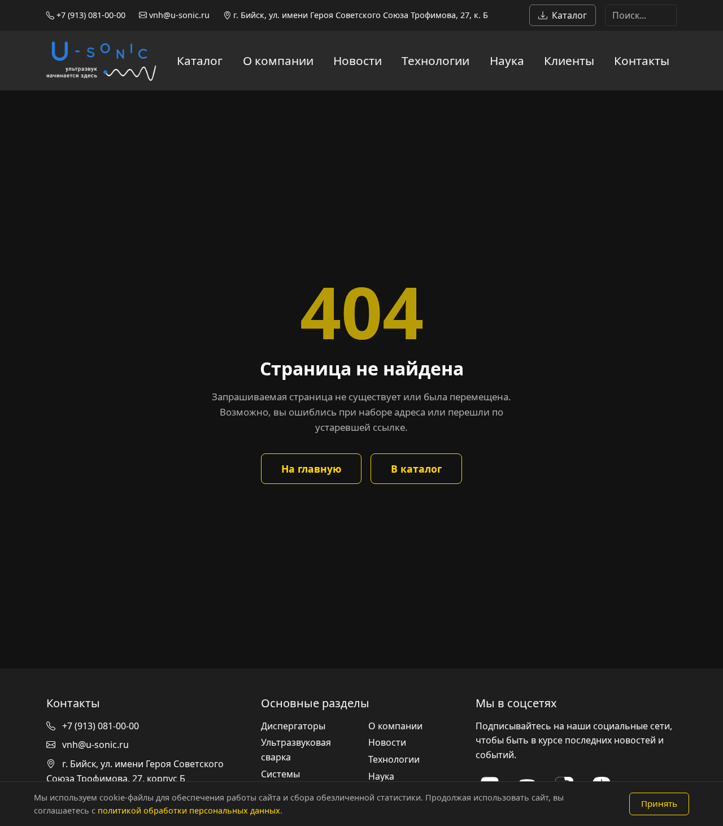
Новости (357, 60)
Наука (507, 60)
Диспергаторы (293, 726)
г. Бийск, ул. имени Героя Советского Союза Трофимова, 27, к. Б (359, 15)
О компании (278, 60)
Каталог (569, 15)
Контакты (641, 60)
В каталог (416, 468)
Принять (659, 803)
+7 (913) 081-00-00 (89, 15)
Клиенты (569, 60)
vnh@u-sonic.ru (178, 15)
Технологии (435, 60)
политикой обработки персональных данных (189, 810)
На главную (311, 468)
